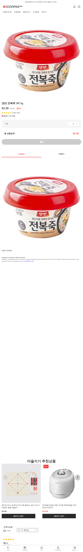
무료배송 (17, 12)
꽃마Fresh (26, 12)
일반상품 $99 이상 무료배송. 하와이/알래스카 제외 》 (41, 2)
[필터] (19, 530)
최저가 (44, 12)
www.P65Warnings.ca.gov (28, 261)
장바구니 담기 (18, 516)
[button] (7, 113)
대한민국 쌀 (7, 12)
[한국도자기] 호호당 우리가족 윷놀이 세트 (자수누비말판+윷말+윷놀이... (21, 506)
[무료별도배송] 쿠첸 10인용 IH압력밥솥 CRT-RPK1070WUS (59, 506)
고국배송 (36, 12)
